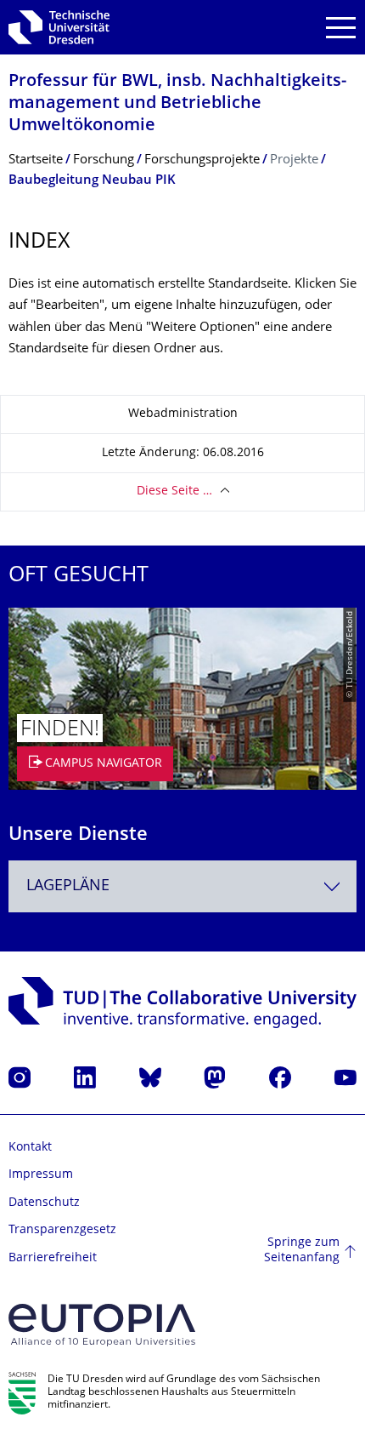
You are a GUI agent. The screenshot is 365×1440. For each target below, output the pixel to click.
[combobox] (182, 886)
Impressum (40, 1174)
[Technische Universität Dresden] (59, 27)
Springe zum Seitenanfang (302, 1250)
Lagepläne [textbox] (68, 886)
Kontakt (30, 1147)
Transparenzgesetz (62, 1230)
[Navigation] (341, 27)
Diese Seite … (174, 491)
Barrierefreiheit (52, 1258)
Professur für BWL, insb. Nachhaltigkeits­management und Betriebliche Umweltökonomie (177, 104)
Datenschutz (44, 1203)
